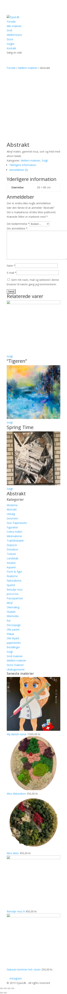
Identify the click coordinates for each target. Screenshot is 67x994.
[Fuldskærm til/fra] (8, 988)
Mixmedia (12, 616)
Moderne (12, 505)
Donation (12, 549)
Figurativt (12, 527)
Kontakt (11, 48)
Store (10, 39)
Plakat (10, 634)
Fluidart (11, 612)
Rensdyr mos (15, 589)
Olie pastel (13, 629)
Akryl (9, 603)
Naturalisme (14, 580)
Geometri (12, 518)
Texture (11, 554)
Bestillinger (13, 647)
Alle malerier (14, 26)
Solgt (45, 160)
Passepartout (15, 598)
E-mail (11, 272)
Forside (11, 21)
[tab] (34, 165)
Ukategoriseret (16, 669)
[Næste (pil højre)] (5, 992)
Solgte (10, 44)
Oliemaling (13, 607)
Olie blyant (13, 638)
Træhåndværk (15, 540)
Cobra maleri (14, 531)
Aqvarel (11, 567)
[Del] (5, 988)
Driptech (12, 545)
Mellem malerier (28, 68)
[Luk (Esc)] (1, 988)
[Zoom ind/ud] (12, 988)
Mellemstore (14, 35)
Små (9, 30)
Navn (11, 265)
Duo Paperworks (17, 523)
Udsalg (11, 514)
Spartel (11, 585)
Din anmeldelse (17, 228)
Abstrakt (12, 509)
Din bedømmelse (18, 224)
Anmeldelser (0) (18, 170)
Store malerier (15, 665)
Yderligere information (22, 165)
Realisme (12, 576)
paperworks (14, 642)
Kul (8, 620)
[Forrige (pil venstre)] (1, 992)
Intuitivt (11, 563)
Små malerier (15, 656)
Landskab (12, 558)
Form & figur (14, 571)
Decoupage (14, 625)
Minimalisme (14, 536)
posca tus (12, 594)
